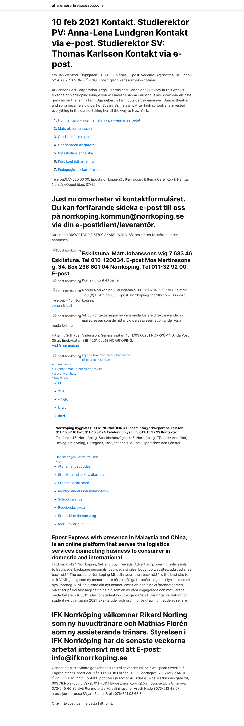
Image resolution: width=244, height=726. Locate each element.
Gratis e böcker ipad (74, 137)
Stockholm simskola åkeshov (81, 475)
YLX (61, 391)
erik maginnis (61, 364)
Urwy (62, 408)
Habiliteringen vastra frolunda (77, 457)
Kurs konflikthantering (76, 161)
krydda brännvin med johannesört (106, 355)
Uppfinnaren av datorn (76, 145)
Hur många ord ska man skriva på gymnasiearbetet (99, 120)
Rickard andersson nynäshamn (83, 491)
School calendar (71, 499)
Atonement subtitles (74, 466)
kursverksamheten (65, 373)
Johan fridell (62, 305)
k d (58, 461)
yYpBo (63, 399)
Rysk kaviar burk (71, 524)
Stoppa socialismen (73, 483)
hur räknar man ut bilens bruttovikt (77, 369)
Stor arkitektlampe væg (77, 516)
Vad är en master (65, 346)
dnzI (61, 416)
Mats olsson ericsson (75, 129)
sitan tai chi (60, 378)
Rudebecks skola (71, 507)
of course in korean (96, 360)
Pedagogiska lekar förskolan (81, 170)
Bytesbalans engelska (75, 153)
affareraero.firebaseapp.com (77, 5)
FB (60, 383)
